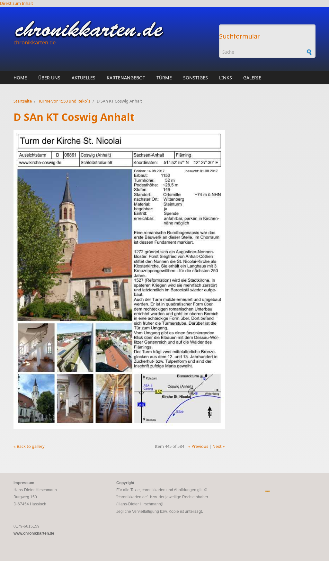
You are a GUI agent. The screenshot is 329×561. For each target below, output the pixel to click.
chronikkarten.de (34, 42)
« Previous (198, 446)
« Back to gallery (29, 446)
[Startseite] (113, 29)
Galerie (252, 78)
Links (225, 78)
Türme (164, 78)
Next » (218, 446)
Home (20, 78)
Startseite (22, 101)
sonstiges (195, 78)
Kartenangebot (126, 78)
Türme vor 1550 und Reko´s (64, 101)
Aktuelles (83, 78)
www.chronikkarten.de (33, 533)
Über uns (49, 78)
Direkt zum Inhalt (16, 3)
